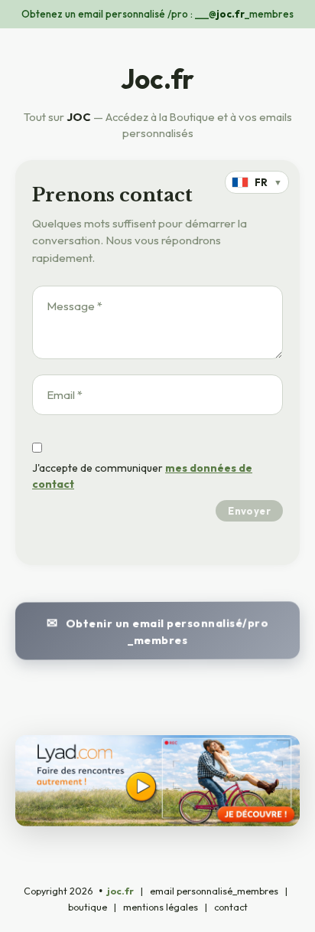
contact (231, 907)
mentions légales (160, 907)
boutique (87, 907)
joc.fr (120, 891)
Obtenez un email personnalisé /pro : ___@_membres (157, 14)
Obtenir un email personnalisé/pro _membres (166, 631)
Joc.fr (157, 79)
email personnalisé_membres (214, 891)
